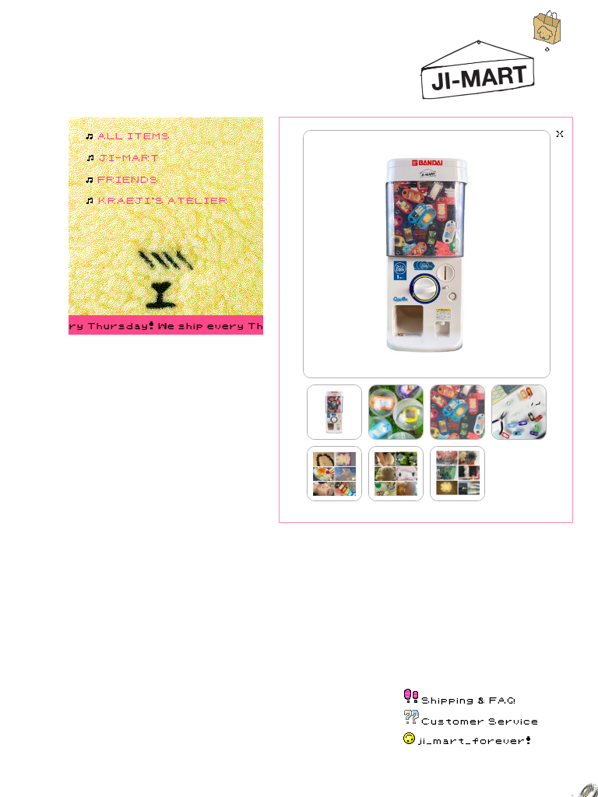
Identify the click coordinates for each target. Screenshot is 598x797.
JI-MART (130, 156)
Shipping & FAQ (469, 699)
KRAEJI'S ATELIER (164, 199)
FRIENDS (129, 178)
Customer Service (481, 720)
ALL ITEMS (134, 135)
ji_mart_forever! (475, 739)
